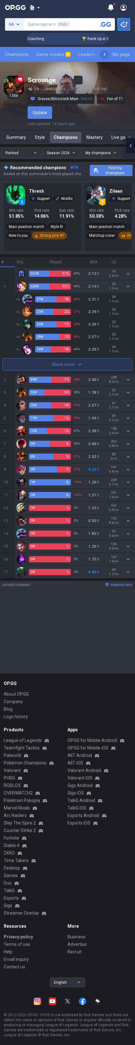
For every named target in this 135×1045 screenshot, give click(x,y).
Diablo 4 (11, 845)
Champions (17, 54)
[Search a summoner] (105, 24)
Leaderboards (92, 54)
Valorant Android (84, 770)
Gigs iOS (76, 792)
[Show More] (34, 7)
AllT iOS (75, 762)
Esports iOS (79, 822)
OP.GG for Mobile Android (92, 740)
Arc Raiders (15, 815)
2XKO (9, 852)
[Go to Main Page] (15, 7)
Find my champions (115, 170)
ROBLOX (12, 785)
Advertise (77, 944)
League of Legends (23, 740)
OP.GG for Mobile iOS (88, 747)
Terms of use (17, 944)
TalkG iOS (77, 807)
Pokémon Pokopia (22, 800)
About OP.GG (16, 694)
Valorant (12, 770)
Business (76, 936)
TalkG (9, 890)
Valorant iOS (80, 777)
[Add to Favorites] (78, 80)
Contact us (14, 966)
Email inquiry (16, 959)
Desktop (12, 867)
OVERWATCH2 (18, 792)
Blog (8, 709)
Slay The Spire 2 (20, 822)
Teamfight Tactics (22, 747)
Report (86, 99)
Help (8, 951)
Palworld (12, 755)
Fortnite (11, 837)
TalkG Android (81, 800)
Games (11, 875)
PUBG (9, 777)
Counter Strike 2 (20, 830)
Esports (11, 897)
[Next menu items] (104, 54)
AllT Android (80, 755)
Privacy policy (18, 936)
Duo (8, 882)
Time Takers (16, 860)
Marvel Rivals (17, 807)
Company (13, 701)
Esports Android (83, 815)
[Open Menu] (123, 7)
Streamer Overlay (21, 913)
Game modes (52, 54)
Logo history (16, 716)
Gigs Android (80, 785)
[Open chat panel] (130, 146)
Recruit (75, 951)
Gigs (8, 905)
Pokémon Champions (25, 762)
